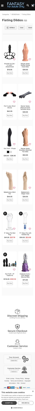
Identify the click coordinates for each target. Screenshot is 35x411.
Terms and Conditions (16, 381)
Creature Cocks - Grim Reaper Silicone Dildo (25, 275)
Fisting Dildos (26, 14)
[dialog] (17, 400)
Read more (25, 399)
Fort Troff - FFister (10, 148)
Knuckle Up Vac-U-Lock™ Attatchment (9, 65)
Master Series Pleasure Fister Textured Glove (25, 107)
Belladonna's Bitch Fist (10, 193)
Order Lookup (10, 378)
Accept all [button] (9, 403)
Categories (5, 14)
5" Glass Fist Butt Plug (9, 233)
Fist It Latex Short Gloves (9, 106)
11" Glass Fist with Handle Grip (25, 233)
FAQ (18, 383)
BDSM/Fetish (16, 14)
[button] (2, 6)
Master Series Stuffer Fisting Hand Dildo (25, 65)
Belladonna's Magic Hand (25, 193)
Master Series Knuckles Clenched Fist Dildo (25, 150)
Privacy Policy (20, 378)
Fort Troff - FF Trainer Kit (9, 274)
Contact (23, 383)
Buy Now (9, 73)
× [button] (33, 391)
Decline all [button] (26, 403)
